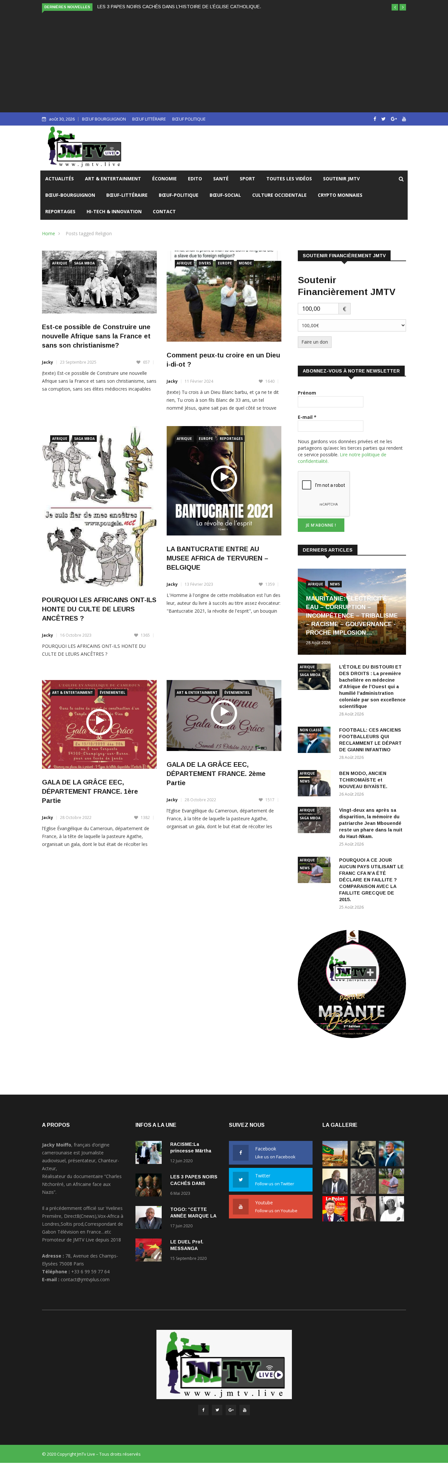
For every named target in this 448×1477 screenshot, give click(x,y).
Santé (221, 178)
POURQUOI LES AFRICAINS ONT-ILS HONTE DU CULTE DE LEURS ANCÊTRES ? (99, 609)
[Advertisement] (224, 61)
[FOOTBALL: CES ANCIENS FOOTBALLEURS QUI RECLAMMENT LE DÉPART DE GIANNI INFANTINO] (316, 741)
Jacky (47, 362)
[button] (395, 7)
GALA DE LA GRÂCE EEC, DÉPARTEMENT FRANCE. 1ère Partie (90, 791)
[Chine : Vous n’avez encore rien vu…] (335, 1219)
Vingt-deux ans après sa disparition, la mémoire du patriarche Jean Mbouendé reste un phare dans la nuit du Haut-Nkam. (370, 823)
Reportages (60, 211)
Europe (225, 263)
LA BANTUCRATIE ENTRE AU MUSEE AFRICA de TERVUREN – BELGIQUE (217, 558)
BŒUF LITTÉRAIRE (149, 119)
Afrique (59, 263)
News (335, 584)
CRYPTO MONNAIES (340, 195)
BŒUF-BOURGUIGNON (70, 195)
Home (48, 233)
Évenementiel (112, 692)
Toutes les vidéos (289, 178)
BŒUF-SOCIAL (225, 195)
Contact (164, 211)
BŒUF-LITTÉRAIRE (127, 195)
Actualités (59, 178)
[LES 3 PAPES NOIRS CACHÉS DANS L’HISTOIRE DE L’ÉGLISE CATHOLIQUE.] (150, 1186)
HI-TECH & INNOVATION (114, 211)
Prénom (307, 393)
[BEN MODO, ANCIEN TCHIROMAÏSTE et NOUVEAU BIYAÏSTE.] (335, 1192)
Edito (195, 178)
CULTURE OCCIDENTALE (279, 195)
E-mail (307, 417)
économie (164, 178)
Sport (247, 178)
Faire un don (314, 342)
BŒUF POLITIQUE (189, 119)
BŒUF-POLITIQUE (178, 195)
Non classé (310, 730)
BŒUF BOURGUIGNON (104, 119)
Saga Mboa (84, 263)
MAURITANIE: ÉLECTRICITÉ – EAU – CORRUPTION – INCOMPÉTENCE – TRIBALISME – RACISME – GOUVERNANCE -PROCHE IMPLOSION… (352, 615)
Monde (245, 263)
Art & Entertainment (113, 178)
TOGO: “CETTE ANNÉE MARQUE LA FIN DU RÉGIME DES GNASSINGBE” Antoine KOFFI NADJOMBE (204, 6)
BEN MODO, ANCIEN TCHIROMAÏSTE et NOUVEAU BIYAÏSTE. (363, 780)
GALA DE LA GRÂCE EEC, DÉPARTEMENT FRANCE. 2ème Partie (216, 773)
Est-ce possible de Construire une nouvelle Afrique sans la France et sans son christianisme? (96, 336)
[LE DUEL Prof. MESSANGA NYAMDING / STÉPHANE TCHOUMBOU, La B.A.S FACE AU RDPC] (150, 1251)
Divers (205, 263)
